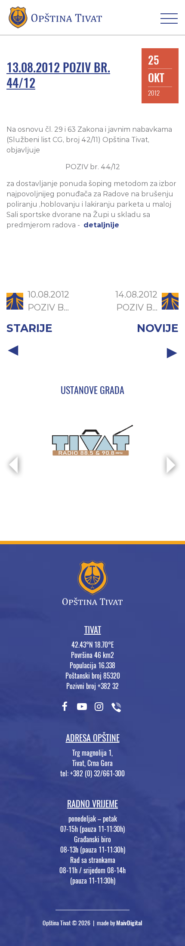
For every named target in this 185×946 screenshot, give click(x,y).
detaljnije (101, 225)
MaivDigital (129, 923)
